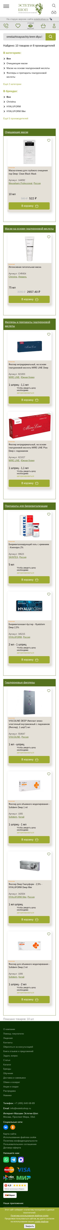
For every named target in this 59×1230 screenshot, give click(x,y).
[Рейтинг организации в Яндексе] (15, 1187)
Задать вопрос (10, 1055)
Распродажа (9, 1091)
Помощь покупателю (13, 1033)
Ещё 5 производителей (15, 118)
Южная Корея (27, 377)
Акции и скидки (10, 1086)
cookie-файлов (41, 1221)
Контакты (7, 1042)
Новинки (7, 1095)
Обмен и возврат (11, 1082)
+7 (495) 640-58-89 (24, 1103)
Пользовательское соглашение (20, 1144)
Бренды (7, 1069)
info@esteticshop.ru (20, 1108)
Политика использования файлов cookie (30, 1216)
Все (9, 58)
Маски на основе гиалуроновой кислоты (28, 68)
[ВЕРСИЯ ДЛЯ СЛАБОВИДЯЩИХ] (54, 12)
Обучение (8, 1073)
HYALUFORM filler (16, 111)
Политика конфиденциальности (20, 1140)
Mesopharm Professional (20, 183)
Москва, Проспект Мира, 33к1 (19, 1117)
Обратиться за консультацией (18, 1047)
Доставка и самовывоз (14, 1078)
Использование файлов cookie (19, 1137)
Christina (11, 101)
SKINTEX (13, 557)
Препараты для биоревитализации (26, 506)
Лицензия (8, 1038)
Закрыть (29, 1226)
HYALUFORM (14, 106)
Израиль (22, 277)
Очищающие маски (17, 63)
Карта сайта (9, 1133)
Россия (37, 183)
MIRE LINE (14, 377)
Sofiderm (13, 817)
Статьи (6, 1060)
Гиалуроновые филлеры (20, 682)
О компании (9, 1029)
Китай (21, 817)
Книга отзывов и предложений (18, 1051)
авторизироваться (25, 393)
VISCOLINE (14, 737)
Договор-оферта (12, 1147)
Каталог (7, 1064)
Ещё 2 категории (12, 84)
